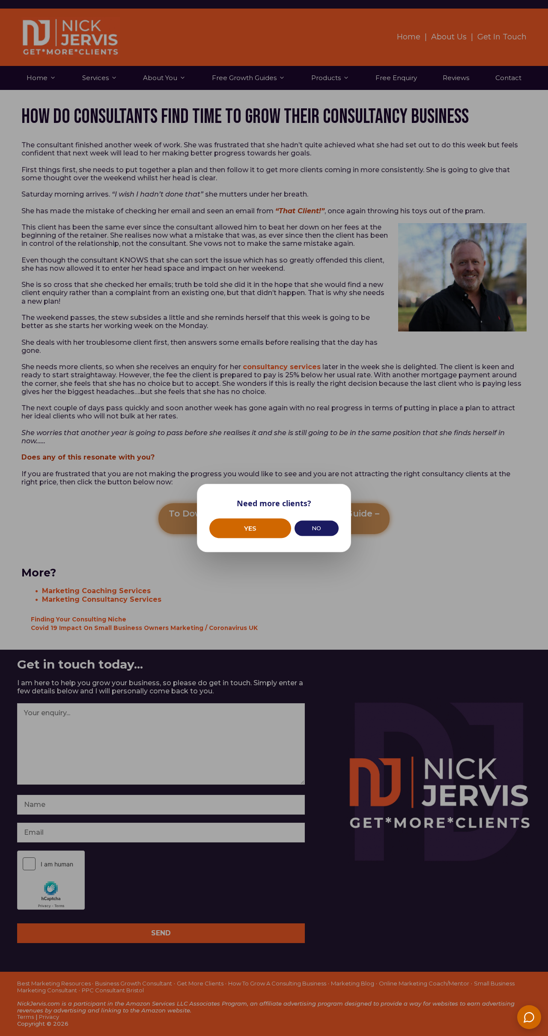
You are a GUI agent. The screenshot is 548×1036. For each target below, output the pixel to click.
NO (316, 528)
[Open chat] (529, 1017)
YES (250, 528)
